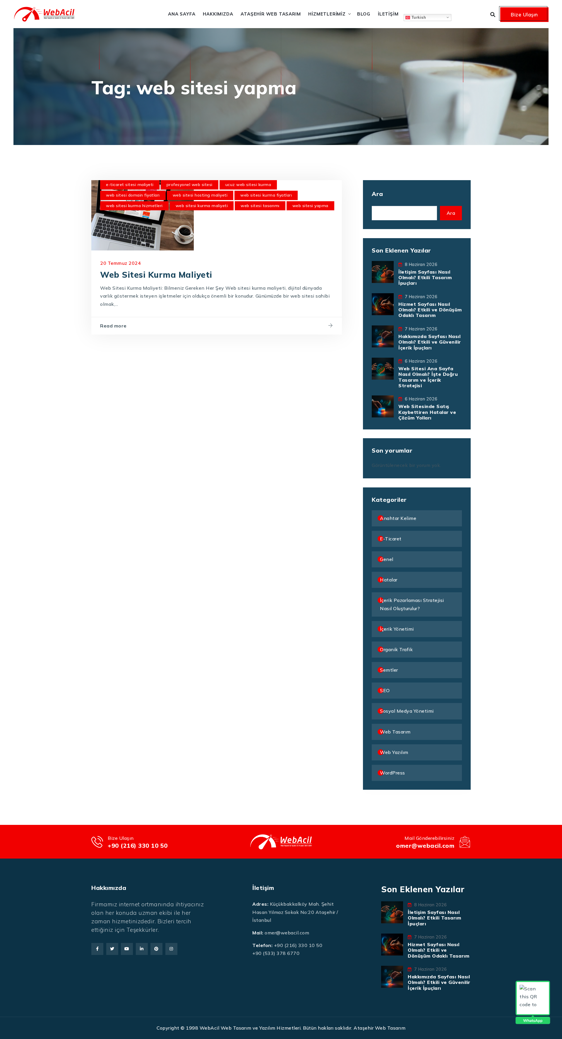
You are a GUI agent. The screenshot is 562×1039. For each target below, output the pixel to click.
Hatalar (388, 580)
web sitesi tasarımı (260, 205)
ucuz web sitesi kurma (248, 184)
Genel (386, 559)
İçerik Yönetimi (397, 629)
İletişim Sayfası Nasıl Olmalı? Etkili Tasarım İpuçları (425, 277)
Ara (377, 193)
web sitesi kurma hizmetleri (134, 205)
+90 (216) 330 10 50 (138, 845)
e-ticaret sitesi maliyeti (130, 184)
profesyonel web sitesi (190, 184)
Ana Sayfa (181, 14)
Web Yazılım (394, 752)
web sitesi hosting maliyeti (200, 195)
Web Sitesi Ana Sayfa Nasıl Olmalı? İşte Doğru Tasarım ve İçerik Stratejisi (428, 377)
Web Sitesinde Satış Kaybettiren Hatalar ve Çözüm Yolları (427, 411)
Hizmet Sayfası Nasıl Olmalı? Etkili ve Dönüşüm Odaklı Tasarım (430, 309)
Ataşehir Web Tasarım (271, 14)
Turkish (418, 17)
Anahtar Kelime (398, 518)
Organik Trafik (396, 649)
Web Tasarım (395, 732)
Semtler (389, 670)
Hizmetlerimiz (326, 14)
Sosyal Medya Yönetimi (407, 711)
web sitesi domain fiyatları (133, 195)
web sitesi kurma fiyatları (266, 195)
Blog (363, 14)
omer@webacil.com (425, 845)
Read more (113, 326)
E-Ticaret (391, 539)
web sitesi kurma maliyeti (202, 205)
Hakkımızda (218, 14)
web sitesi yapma (310, 205)
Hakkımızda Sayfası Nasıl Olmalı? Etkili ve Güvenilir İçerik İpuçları (429, 341)
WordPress (392, 773)
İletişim (388, 14)
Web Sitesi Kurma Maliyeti (156, 274)
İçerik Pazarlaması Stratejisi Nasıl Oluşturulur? (412, 604)
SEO (385, 690)
